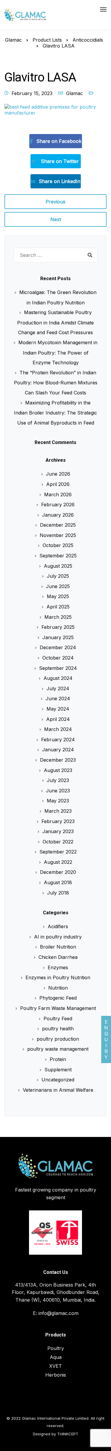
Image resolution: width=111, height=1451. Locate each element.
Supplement (58, 1070)
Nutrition (58, 988)
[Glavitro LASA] (55, 112)
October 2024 (58, 658)
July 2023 (58, 780)
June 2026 (58, 474)
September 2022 (58, 852)
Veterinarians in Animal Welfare (58, 1090)
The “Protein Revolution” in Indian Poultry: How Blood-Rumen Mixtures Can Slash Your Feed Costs (55, 383)
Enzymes (58, 967)
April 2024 (58, 719)
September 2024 (58, 668)
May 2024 (57, 709)
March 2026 (58, 494)
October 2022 (58, 842)
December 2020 (58, 872)
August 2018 (58, 882)
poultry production (58, 1039)
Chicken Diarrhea (58, 957)
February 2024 (58, 739)
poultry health (58, 1028)
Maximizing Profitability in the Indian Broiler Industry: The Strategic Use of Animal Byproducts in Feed (55, 413)
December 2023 (58, 760)
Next (55, 219)
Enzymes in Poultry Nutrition (57, 977)
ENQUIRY (106, 1039)
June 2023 (58, 791)
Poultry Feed (58, 1018)
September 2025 (58, 556)
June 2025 (58, 586)
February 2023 (58, 821)
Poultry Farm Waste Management (58, 1008)
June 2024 (58, 698)
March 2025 (58, 617)
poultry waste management (58, 1049)
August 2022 (58, 862)
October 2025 (58, 545)
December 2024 (58, 647)
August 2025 (58, 566)
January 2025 (58, 637)
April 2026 (58, 484)
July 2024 (57, 688)
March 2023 (58, 811)
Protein (58, 1059)
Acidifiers (58, 926)
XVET (55, 1366)
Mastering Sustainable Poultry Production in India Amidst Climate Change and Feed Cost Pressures (55, 322)
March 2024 (58, 729)
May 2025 (58, 596)
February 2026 (58, 504)
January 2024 (58, 750)
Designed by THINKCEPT (55, 1434)
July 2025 (58, 576)
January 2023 (58, 831)
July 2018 (58, 893)
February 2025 (58, 627)
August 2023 (58, 770)
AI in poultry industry (58, 937)
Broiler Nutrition (58, 947)
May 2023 (58, 801)
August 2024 (58, 678)
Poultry (55, 1348)
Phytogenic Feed (58, 998)
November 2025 (58, 535)
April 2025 (58, 607)
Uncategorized (57, 1080)
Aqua (56, 1357)
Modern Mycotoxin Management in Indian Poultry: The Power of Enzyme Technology (57, 352)
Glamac (74, 93)
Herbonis (55, 1375)
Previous (55, 202)
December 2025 (58, 525)
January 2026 (58, 515)
